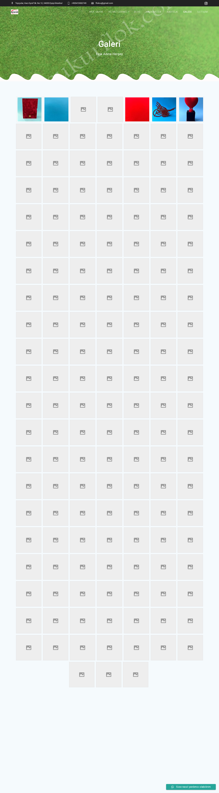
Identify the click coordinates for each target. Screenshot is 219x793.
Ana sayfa (96, 12)
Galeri (187, 12)
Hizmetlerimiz (118, 12)
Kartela (172, 12)
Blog (137, 12)
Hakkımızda (153, 12)
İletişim (202, 12)
